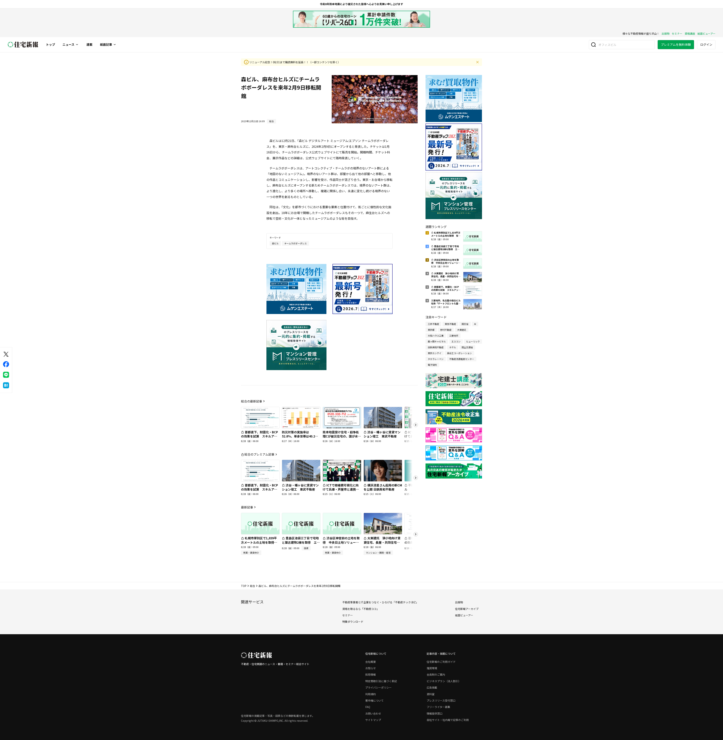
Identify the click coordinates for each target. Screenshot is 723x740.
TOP (243, 586)
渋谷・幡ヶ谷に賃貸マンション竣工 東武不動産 (382, 434)
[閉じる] (477, 62)
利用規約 (370, 694)
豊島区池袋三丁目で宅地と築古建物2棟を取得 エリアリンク (301, 542)
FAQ (367, 707)
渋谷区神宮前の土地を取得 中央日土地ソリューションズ (341, 542)
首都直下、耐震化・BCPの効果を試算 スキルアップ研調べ (259, 436)
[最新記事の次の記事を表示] (415, 534)
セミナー (677, 33)
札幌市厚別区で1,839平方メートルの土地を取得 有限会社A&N (259, 542)
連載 (89, 44)
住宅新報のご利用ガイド (441, 662)
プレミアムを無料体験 (676, 44)
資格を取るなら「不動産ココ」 (360, 609)
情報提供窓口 (434, 713)
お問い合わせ (373, 713)
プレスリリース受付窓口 (441, 700)
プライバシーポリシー (378, 687)
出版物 (666, 33)
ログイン (706, 44)
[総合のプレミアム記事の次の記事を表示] (415, 478)
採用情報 (370, 674)
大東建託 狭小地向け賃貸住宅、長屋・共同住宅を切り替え (382, 542)
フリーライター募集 (438, 707)
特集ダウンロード (352, 621)
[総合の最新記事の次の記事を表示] (415, 425)
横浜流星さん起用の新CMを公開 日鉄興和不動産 (383, 487)
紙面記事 (106, 44)
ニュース (68, 44)
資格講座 (690, 33)
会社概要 (370, 662)
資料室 (431, 694)
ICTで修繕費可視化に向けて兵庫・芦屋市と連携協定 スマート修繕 (341, 489)
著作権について (374, 700)
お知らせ (370, 668)
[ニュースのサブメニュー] (77, 44)
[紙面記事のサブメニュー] (115, 44)
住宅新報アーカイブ (467, 609)
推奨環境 (432, 668)
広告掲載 (432, 687)
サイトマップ (373, 720)
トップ (50, 44)
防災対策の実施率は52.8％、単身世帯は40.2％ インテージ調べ (301, 436)
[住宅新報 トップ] (23, 44)
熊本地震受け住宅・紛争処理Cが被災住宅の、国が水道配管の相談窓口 (342, 436)
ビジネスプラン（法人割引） (444, 681)
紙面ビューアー (706, 33)
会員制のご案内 (436, 674)
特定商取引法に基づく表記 (381, 681)
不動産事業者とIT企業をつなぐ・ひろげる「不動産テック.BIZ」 (380, 602)
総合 (252, 586)
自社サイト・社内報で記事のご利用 (448, 720)
